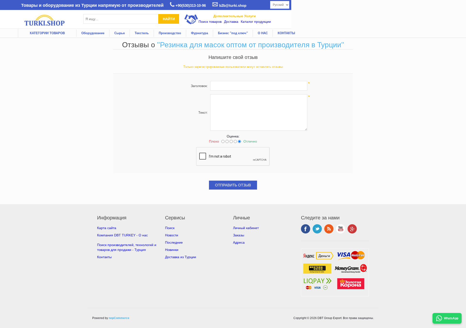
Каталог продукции (256, 22)
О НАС (263, 33)
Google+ (352, 228)
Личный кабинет (246, 228)
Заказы (238, 235)
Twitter (317, 228)
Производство (170, 33)
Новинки (171, 250)
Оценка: (233, 136)
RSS (328, 228)
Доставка (231, 22)
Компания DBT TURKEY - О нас (122, 235)
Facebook (305, 228)
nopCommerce (119, 318)
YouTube (340, 228)
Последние (174, 242)
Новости (171, 235)
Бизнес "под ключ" (233, 33)
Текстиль (142, 33)
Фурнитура (199, 33)
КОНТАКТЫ (286, 33)
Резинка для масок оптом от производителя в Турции (250, 45)
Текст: (203, 112)
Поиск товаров (210, 22)
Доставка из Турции (180, 257)
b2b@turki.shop (232, 5)
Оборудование (92, 33)
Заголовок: (199, 86)
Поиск (170, 228)
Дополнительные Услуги (234, 16)
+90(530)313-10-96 (190, 5)
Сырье (119, 33)
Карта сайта (106, 228)
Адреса (239, 242)
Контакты (104, 257)
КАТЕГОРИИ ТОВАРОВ (47, 33)
